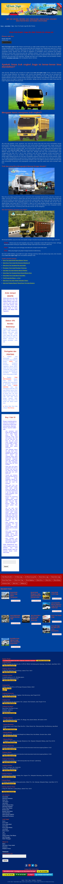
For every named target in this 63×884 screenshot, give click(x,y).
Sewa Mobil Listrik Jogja (54, 593)
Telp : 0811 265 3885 (9, 874)
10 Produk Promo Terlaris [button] (9, 419)
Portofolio (34, 880)
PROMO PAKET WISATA (44, 19)
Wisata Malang (57, 580)
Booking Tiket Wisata (7, 811)
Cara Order (5, 826)
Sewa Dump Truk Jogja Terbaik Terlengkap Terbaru (15, 280)
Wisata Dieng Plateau (7, 580)
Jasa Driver (5, 803)
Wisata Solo (48, 580)
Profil (26, 880)
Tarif (11, 19)
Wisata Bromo (39, 580)
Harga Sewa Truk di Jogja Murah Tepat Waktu (14, 275)
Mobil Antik (15, 583)
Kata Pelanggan (33, 21)
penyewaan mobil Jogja (12, 58)
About (3, 843)
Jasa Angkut (5, 801)
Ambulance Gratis (6, 583)
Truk (12, 26)
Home (8, 19)
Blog (30, 880)
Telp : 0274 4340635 (43, 871)
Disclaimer (4, 847)
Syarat (27, 19)
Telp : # (31, 874)
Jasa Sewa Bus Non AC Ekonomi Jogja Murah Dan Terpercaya (56, 605)
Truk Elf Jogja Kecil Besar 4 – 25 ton (12, 278)
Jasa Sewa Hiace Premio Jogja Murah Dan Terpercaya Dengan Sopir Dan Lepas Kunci (36, 619)
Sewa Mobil (5, 797)
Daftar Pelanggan (42, 21)
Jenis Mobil (15, 19)
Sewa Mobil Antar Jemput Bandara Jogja (15, 617)
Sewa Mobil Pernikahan (8, 816)
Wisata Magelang (30, 580)
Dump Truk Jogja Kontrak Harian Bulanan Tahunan (15, 260)
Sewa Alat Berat (6, 813)
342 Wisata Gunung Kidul (30, 577)
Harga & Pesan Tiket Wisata (22, 21)
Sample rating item (6, 38)
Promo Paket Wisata (7, 808)
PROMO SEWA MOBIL (34, 19)
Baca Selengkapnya (15, 600)
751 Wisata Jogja (18, 577)
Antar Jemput (53, 19)
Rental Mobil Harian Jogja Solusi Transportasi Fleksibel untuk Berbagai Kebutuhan (14, 597)
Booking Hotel (5, 809)
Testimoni (5, 851)
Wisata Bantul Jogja (55, 577)
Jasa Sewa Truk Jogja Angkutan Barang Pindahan (15, 270)
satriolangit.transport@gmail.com (44, 874)
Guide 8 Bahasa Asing (7, 805)
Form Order (22, 19)
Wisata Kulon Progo (18, 580)
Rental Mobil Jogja (18, 881)
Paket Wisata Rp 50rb (7, 577)
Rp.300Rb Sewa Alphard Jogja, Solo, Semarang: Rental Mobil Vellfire (15, 642)
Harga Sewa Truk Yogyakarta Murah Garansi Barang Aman (17, 273)
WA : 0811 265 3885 (22, 874)
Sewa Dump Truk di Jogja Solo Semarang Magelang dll (16, 263)
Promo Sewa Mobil (7, 824)
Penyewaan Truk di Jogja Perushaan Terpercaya (15, 268)
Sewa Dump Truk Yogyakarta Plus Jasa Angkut (14, 265)
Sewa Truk (5, 800)
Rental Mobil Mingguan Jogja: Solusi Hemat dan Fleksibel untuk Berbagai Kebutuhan (36, 596)
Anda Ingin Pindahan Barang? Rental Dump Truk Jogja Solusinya (19, 283)
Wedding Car (23, 583)
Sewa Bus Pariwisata (7, 798)
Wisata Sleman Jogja (43, 577)
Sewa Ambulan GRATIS (8, 814)
